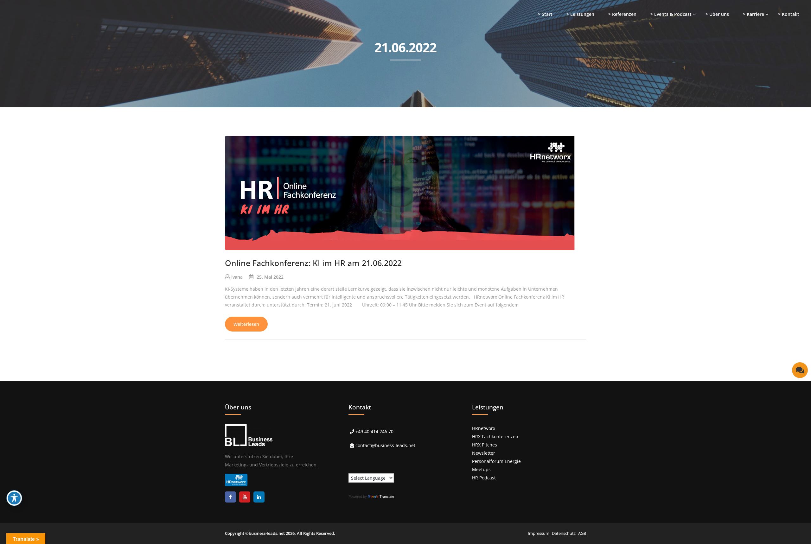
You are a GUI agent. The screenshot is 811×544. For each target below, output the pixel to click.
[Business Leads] (46, 49)
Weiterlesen (246, 324)
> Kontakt (788, 14)
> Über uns (717, 14)
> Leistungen (580, 14)
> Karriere (753, 14)
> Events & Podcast (671, 14)
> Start (545, 14)
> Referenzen (622, 14)
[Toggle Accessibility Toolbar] (14, 498)
